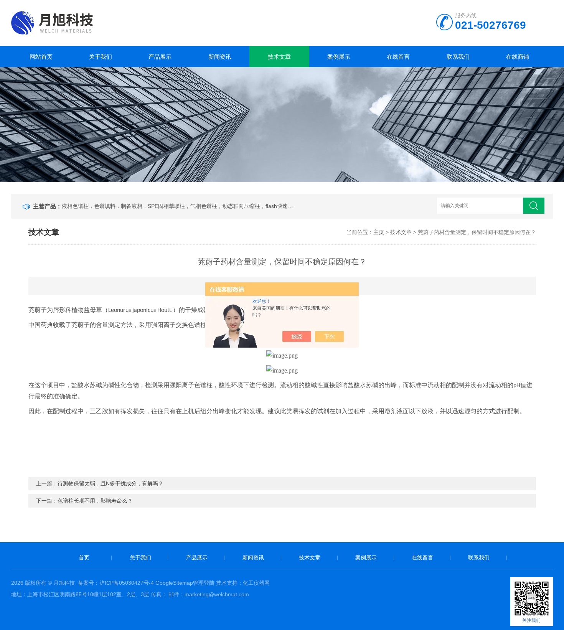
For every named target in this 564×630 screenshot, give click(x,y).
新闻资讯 (219, 56)
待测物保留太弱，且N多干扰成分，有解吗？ (110, 483)
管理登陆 (203, 583)
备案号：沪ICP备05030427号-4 (116, 583)
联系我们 (458, 56)
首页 (84, 557)
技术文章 (279, 56)
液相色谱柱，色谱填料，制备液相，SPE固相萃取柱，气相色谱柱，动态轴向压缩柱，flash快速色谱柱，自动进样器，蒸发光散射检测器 (178, 206)
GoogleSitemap (174, 583)
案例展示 (338, 56)
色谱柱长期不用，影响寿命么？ (95, 501)
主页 (378, 232)
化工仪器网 (256, 583)
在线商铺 (517, 56)
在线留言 (398, 56)
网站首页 (41, 56)
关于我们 (100, 56)
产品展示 (160, 56)
